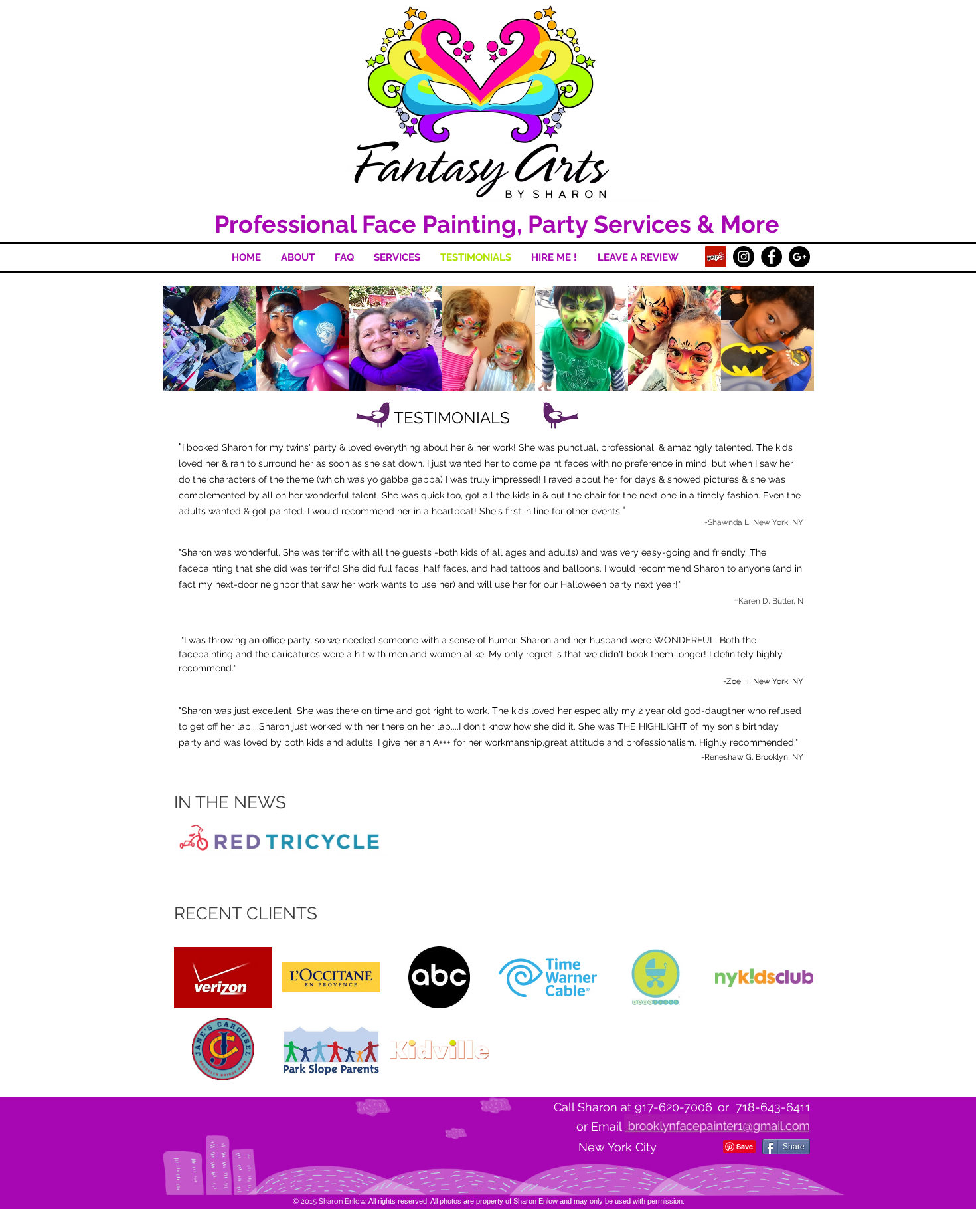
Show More (489, 402)
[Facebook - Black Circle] (771, 256)
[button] (209, 338)
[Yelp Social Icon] (715, 256)
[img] (223, 977)
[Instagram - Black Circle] (743, 256)
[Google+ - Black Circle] (799, 256)
